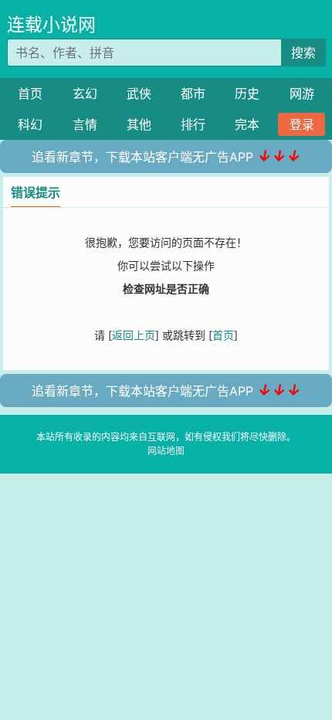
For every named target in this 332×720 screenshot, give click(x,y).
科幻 (30, 124)
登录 (302, 124)
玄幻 (85, 93)
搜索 (303, 52)
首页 (30, 93)
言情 (85, 124)
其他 (139, 124)
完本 (247, 124)
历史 (247, 93)
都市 (193, 93)
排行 (193, 124)
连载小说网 (51, 25)
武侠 (139, 93)
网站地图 (166, 451)
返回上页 (133, 334)
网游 (302, 93)
